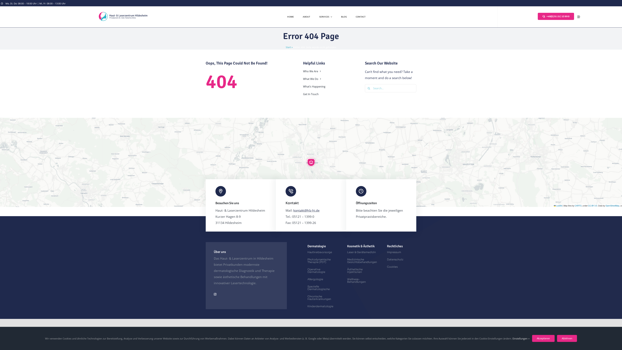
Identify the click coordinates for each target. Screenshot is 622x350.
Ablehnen (567, 338)
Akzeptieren (543, 338)
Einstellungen (520, 338)
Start (288, 47)
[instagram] (215, 294)
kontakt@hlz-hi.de (306, 210)
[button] (311, 162)
